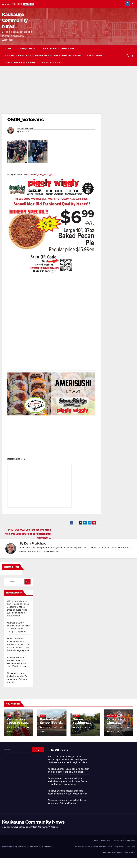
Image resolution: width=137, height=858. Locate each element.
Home (8, 49)
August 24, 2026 (84, 727)
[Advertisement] (51, 94)
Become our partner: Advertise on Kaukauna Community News (43, 55)
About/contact (27, 49)
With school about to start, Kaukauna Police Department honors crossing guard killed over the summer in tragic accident (68, 759)
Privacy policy (51, 62)
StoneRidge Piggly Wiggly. (40, 174)
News (9, 715)
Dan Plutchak (26, 128)
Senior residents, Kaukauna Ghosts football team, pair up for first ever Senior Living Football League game (18, 645)
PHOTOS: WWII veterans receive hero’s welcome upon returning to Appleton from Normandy (28, 533)
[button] (128, 55)
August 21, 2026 (117, 727)
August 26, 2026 (17, 727)
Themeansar (48, 846)
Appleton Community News (59, 49)
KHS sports (111, 715)
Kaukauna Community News (15, 20)
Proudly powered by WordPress (14, 846)
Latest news (95, 55)
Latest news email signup (20, 62)
